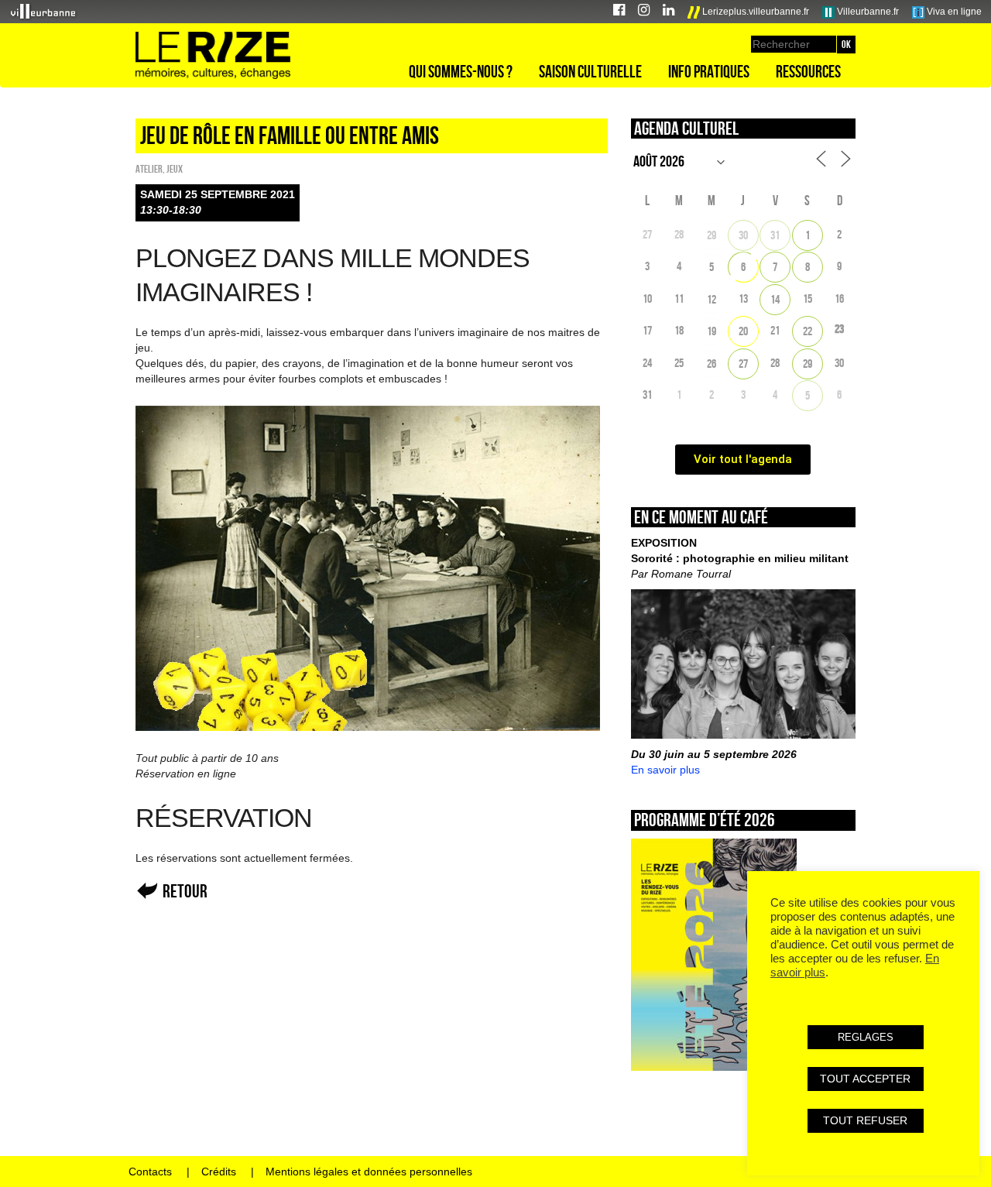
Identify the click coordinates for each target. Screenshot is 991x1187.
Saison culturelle (590, 71)
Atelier (149, 169)
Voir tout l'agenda (743, 459)
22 (807, 331)
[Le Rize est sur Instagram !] (644, 12)
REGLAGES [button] (865, 1037)
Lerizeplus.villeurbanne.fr (754, 11)
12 (711, 299)
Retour (185, 890)
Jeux (174, 169)
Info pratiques (708, 71)
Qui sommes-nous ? (461, 71)
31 (775, 235)
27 (743, 363)
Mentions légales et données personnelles (369, 1171)
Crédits (218, 1171)
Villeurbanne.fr (867, 11)
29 (711, 235)
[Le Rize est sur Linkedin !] (668, 12)
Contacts (150, 1171)
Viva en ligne (953, 11)
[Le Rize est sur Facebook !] (619, 12)
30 (743, 235)
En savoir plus (665, 769)
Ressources (808, 71)
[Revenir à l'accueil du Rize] (212, 56)
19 (711, 331)
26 (711, 363)
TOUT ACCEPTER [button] (865, 1078)
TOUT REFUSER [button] (865, 1120)
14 (775, 299)
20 (743, 331)
